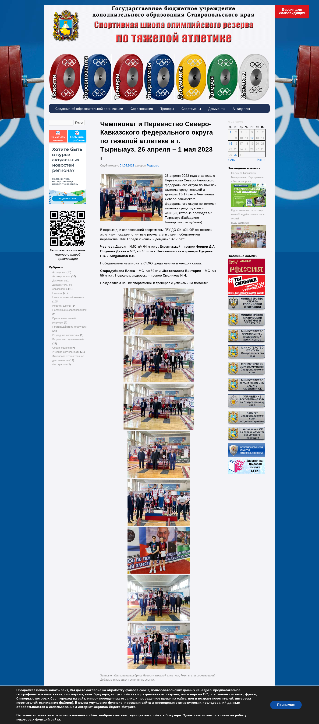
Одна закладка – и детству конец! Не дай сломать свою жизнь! (248, 214)
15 (230, 143)
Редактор (153, 165)
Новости (57, 293)
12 (252, 138)
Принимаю (286, 705)
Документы (216, 108)
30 (235, 154)
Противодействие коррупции (69, 326)
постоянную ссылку (141, 679)
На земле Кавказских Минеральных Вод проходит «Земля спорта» (248, 177)
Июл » (261, 159)
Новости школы (61, 305)
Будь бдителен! (240, 222)
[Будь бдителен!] (248, 247)
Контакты (253, 77)
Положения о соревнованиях (69, 309)
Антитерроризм (61, 276)
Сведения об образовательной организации (89, 108)
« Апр (231, 159)
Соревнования (111, 56)
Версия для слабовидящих (292, 11)
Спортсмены (174, 56)
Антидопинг (241, 108)
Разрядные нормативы (65, 335)
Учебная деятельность (65, 351)
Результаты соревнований (68, 339)
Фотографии (237, 56)
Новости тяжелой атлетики (68, 297)
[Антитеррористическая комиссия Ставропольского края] (246, 456)
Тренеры (167, 108)
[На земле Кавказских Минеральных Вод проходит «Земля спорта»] (248, 205)
